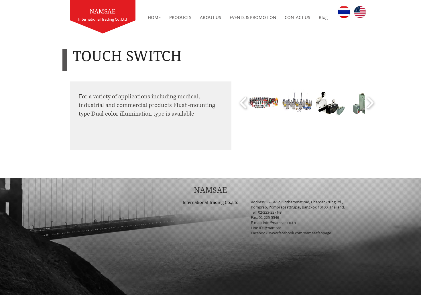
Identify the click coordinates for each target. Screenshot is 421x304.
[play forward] (370, 103)
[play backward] (243, 103)
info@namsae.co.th (279, 222)
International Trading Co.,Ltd (211, 202)
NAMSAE (102, 11)
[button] (263, 103)
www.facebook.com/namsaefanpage (300, 232)
